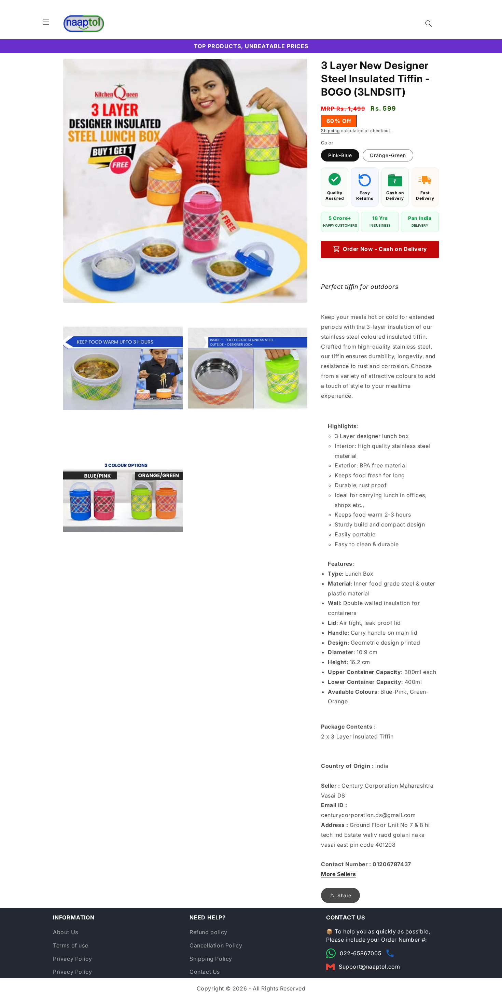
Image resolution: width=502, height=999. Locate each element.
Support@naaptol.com (369, 966)
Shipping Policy (211, 958)
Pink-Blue (340, 155)
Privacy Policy (72, 958)
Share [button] (344, 895)
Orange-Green (388, 155)
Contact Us (205, 971)
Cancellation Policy (216, 945)
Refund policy (208, 932)
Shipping (330, 130)
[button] (46, 21)
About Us (65, 932)
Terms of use (70, 945)
